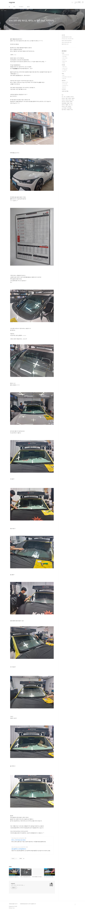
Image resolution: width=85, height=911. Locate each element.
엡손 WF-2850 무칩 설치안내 (66, 40)
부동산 (63, 73)
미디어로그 (21, 6)
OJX (71, 104)
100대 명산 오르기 (65, 85)
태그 (14, 6)
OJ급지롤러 (68, 96)
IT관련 (63, 53)
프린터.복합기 (64, 56)
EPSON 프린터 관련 (65, 54)
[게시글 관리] (16, 858)
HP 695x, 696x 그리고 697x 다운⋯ (68, 38)
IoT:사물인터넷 (64, 69)
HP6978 (71, 96)
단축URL (63, 62)
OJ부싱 (71, 109)
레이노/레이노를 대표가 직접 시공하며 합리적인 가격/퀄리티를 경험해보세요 (28, 841)
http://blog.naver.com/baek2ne (17, 838)
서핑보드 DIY (64, 66)
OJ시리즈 (63, 59)
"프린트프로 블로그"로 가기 (13, 903)
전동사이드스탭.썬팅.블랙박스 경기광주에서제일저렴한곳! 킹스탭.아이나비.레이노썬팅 (30, 850)
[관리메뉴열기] (83, 2)
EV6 (62, 96)
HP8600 (69, 106)
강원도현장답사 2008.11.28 (66, 76)
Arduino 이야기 (64, 68)
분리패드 (69, 98)
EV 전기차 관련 (64, 83)
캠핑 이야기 (64, 87)
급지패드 (71, 101)
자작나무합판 (69, 108)
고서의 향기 (64, 89)
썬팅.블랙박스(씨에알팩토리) (18, 849)
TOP (75, 904)
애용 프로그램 (64, 61)
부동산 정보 (64, 78)
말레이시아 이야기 (65, 82)
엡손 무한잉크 (64, 109)
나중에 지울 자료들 (65, 91)
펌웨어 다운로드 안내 (65, 44)
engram (12, 2)
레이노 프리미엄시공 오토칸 (18, 840)
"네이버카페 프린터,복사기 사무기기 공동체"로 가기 (28, 903)
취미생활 (63, 64)
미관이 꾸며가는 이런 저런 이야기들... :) (18, 885)
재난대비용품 (64, 103)
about (28, 6)
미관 (64, 96)
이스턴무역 (67, 101)
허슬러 (67, 98)
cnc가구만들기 (64, 108)
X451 (66, 106)
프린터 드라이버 (64, 58)
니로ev (71, 103)
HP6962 (63, 98)
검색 (72, 2)
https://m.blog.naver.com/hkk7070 (18, 847)
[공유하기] (15, 858)
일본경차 (73, 98)
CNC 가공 (64, 71)
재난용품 (68, 109)
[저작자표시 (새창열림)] (23, 858)
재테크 (63, 75)
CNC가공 (63, 101)
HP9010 (63, 106)
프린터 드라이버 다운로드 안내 (66, 42)
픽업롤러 (66, 104)
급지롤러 (68, 103)
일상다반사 (64, 80)
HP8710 (63, 104)
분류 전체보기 (64, 51)
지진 (69, 104)
